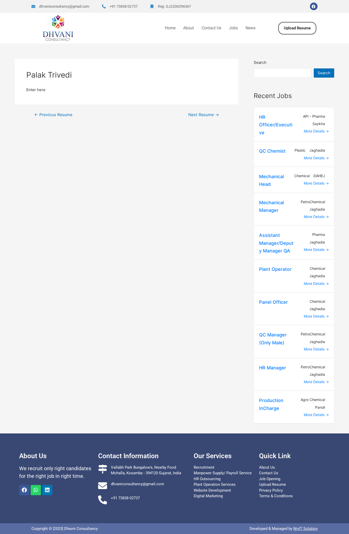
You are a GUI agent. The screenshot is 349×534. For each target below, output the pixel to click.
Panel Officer (273, 302)
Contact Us (211, 28)
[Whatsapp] (36, 490)
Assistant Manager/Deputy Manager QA (276, 243)
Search (260, 62)
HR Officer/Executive (275, 124)
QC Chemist (272, 151)
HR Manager (272, 367)
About (188, 28)
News (250, 28)
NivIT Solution (305, 528)
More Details (314, 131)
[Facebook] (314, 6)
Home (170, 28)
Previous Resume (53, 115)
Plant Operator (275, 269)
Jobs (233, 28)
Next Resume (203, 115)
